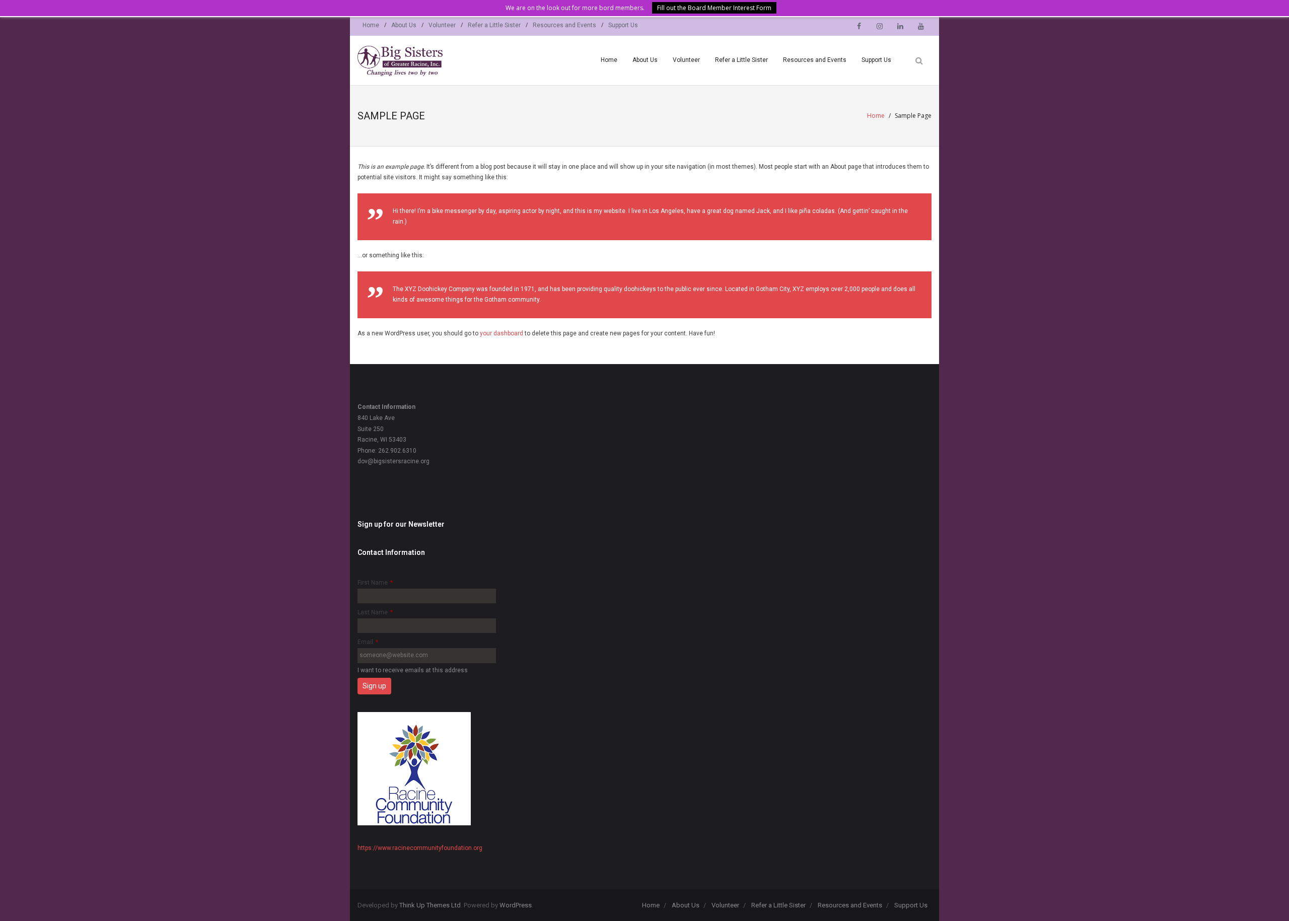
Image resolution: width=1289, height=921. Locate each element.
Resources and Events (564, 25)
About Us (403, 25)
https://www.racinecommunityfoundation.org (419, 848)
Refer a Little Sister (494, 25)
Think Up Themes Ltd (430, 905)
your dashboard (501, 333)
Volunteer (442, 25)
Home (371, 25)
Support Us (623, 25)
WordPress (515, 905)
